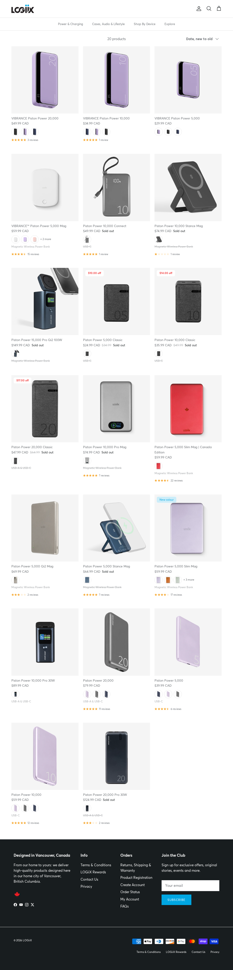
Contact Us (89, 879)
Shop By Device (144, 24)
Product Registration (136, 877)
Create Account (132, 885)
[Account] (198, 8)
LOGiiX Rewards (93, 872)
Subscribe (176, 900)
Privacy (86, 886)
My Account (129, 899)
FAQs (124, 906)
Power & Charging (70, 24)
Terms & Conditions (96, 865)
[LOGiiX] (22, 9)
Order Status (130, 892)
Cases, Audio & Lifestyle (108, 24)
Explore (170, 24)
